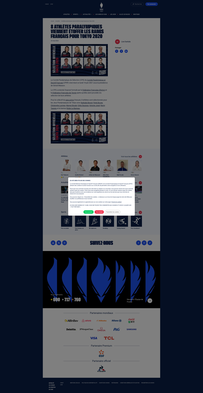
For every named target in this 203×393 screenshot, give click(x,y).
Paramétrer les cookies (112, 212)
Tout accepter (88, 212)
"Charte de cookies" (116, 202)
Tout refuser (99, 212)
